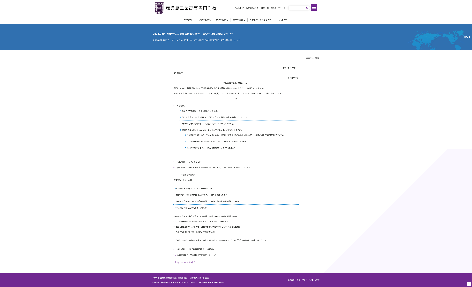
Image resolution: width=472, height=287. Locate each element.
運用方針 (291, 280)
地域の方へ (284, 19)
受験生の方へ (205, 19)
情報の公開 (264, 8)
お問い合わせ (314, 280)
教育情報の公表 (252, 8)
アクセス (281, 8)
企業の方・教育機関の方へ (261, 19)
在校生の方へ (222, 19)
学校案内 (188, 19)
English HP (239, 8)
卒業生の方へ (239, 19)
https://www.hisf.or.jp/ (185, 262)
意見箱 (273, 8)
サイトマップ (302, 280)
